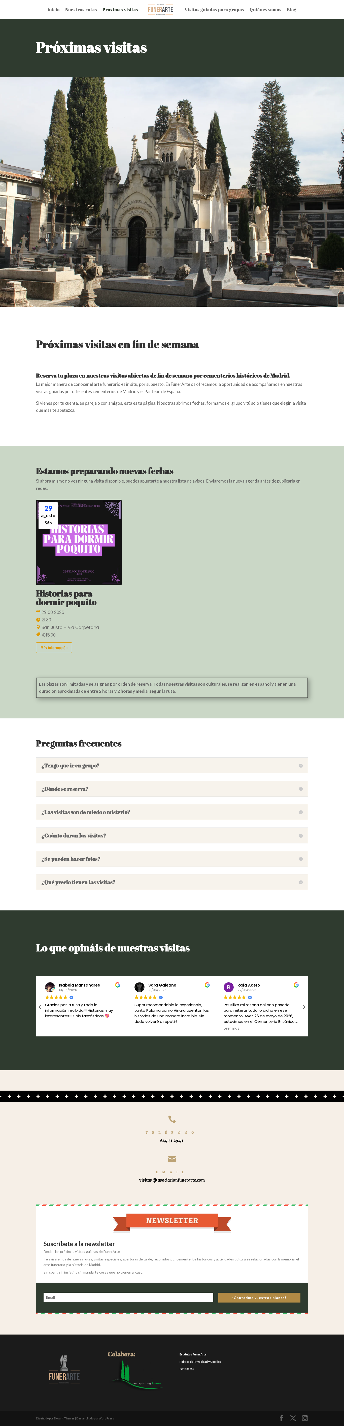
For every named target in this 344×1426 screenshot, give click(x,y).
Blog (291, 9)
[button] (304, 1007)
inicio (54, 9)
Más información (54, 647)
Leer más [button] (231, 1028)
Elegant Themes (64, 1418)
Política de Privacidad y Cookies (200, 1361)
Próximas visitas (120, 9)
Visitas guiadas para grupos (214, 9)
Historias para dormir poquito (66, 597)
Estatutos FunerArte (193, 1354)
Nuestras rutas (81, 9)
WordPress (106, 1418)
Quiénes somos (265, 9)
